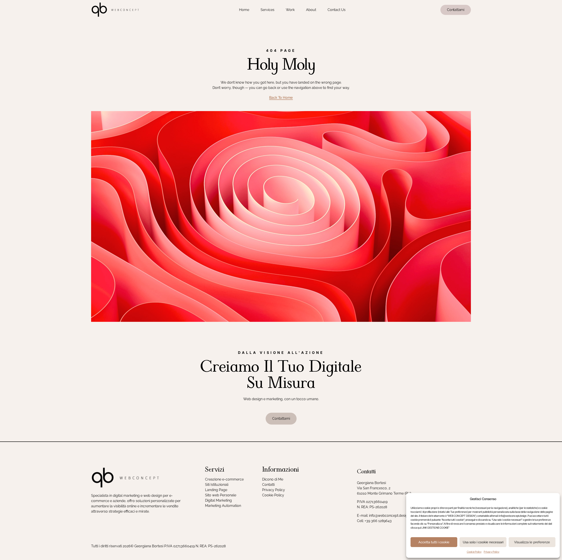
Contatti (268, 485)
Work (290, 10)
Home (244, 10)
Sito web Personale (220, 495)
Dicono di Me (272, 479)
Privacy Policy (491, 551)
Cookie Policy (474, 551)
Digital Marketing (218, 500)
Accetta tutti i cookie (433, 542)
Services (267, 10)
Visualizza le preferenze (532, 542)
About (311, 10)
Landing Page (216, 490)
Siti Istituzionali (216, 485)
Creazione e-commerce (224, 479)
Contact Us (337, 10)
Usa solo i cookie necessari (483, 542)
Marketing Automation (223, 506)
